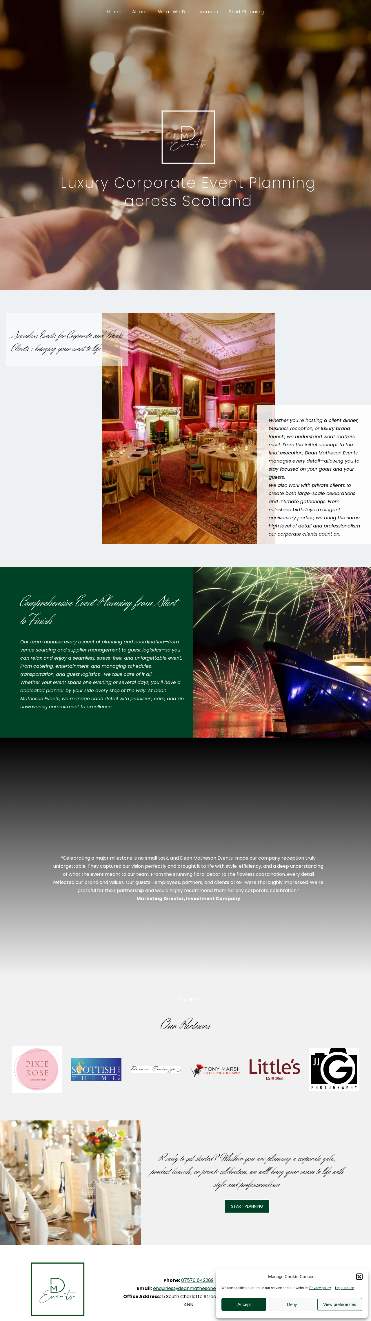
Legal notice (344, 1288)
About (140, 11)
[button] (359, 1277)
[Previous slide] (53, 874)
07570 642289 (197, 1280)
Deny (292, 1304)
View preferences (339, 1304)
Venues (208, 11)
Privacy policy (320, 1288)
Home (114, 11)
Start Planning (246, 11)
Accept (244, 1304)
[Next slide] (323, 874)
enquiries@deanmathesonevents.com (196, 1288)
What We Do (173, 11)
